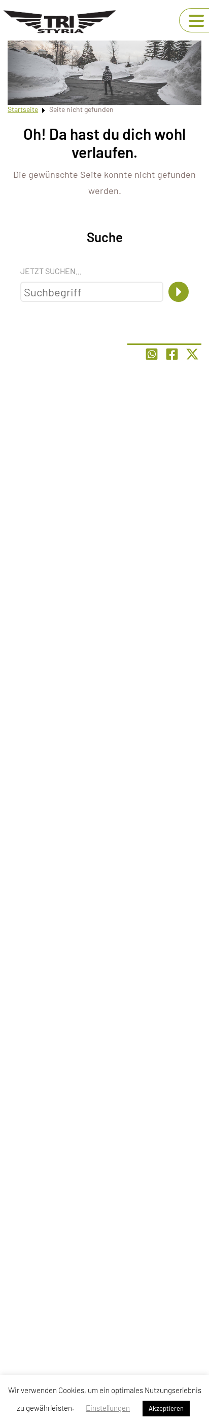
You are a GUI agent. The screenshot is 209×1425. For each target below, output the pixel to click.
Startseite (23, 109)
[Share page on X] (192, 354)
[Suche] (178, 292)
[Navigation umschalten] (196, 21)
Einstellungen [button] (108, 1407)
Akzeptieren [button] (166, 1408)
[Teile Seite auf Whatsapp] (152, 354)
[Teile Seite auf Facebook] (172, 354)
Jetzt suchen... (51, 271)
